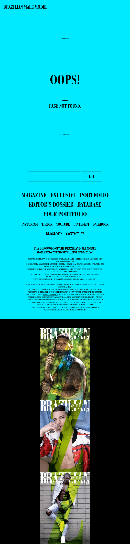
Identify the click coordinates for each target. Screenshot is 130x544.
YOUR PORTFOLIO (65, 214)
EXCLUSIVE (63, 195)
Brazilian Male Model (25, 7)
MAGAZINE (34, 195)
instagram (29, 224)
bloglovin (54, 233)
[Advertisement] (65, 28)
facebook (101, 224)
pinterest (81, 224)
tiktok (46, 224)
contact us (75, 233)
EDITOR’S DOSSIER (51, 204)
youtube (63, 224)
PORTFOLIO (94, 195)
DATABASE (89, 204)
